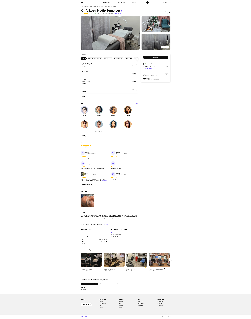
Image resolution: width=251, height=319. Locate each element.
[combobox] (109, 2)
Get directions (117, 13)
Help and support (103, 303)
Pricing (120, 303)
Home (82, 6)
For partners (121, 301)
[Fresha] (83, 2)
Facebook (161, 301)
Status (120, 309)
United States (96, 6)
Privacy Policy (140, 301)
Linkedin (160, 303)
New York (102, 6)
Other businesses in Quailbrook (89, 283)
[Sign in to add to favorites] (168, 12)
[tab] (84, 58)
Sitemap (101, 307)
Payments (121, 305)
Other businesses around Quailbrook (109, 283)
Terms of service (141, 303)
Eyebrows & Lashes (88, 6)
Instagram (161, 305)
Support (120, 307)
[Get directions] (109, 222)
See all (136, 103)
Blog (100, 305)
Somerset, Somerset (108, 13)
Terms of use (140, 305)
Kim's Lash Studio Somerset (111, 6)
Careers (101, 301)
